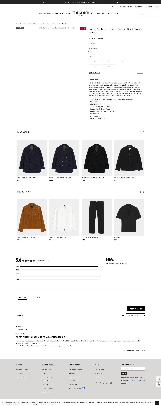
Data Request (72, 384)
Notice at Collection (74, 377)
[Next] (143, 132)
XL (95, 67)
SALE (116, 13)
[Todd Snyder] (81, 14)
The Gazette (19, 373)
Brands (110, 13)
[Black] (90, 51)
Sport (61, 13)
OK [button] (157, 403)
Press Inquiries (99, 377)
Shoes (67, 13)
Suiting (55, 13)
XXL (108, 67)
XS (95, 61)
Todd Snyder (93, 32)
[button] (116, 38)
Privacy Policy (72, 373)
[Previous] (140, 132)
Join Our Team (99, 369)
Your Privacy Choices (45, 404)
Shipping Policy (47, 377)
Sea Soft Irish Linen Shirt (64, 217)
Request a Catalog (126, 6)
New (40, 13)
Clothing (47, 13)
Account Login (46, 369)
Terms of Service (73, 380)
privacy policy (135, 380)
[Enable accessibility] (158, 384)
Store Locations (21, 377)
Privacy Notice (27, 404)
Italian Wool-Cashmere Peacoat (64, 158)
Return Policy (46, 380)
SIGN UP (124, 373)
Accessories (101, 13)
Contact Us (98, 373)
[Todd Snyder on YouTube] (111, 383)
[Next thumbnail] (20, 27)
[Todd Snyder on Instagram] (96, 383)
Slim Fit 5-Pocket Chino (97, 217)
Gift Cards (45, 384)
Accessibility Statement (75, 369)
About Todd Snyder (22, 369)
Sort (123, 315)
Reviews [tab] (22, 298)
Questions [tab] (36, 298)
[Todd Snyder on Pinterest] (107, 383)
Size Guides (46, 392)
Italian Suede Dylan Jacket (32, 217)
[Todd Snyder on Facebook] (100, 383)
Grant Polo (129, 217)
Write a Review (137, 309)
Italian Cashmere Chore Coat (129, 158)
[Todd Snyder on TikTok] (104, 382)
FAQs (43, 373)
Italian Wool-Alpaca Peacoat (32, 158)
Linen (93, 13)
